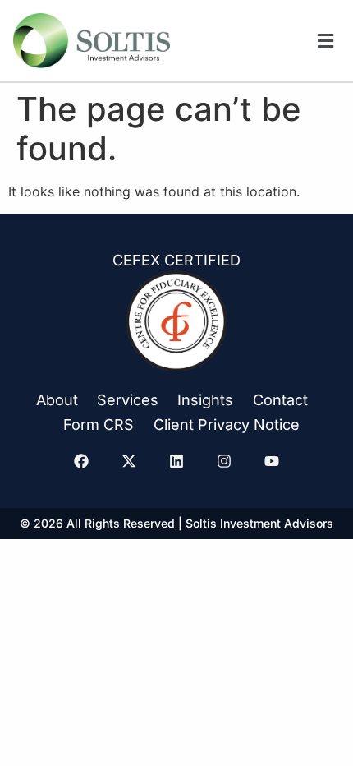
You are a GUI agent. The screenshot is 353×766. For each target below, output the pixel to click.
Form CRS (98, 424)
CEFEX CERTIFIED (176, 260)
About (57, 399)
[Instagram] (224, 461)
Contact (280, 399)
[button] (326, 40)
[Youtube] (271, 461)
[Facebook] (81, 461)
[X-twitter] (128, 461)
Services (127, 399)
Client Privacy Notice (227, 424)
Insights (205, 399)
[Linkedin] (176, 461)
